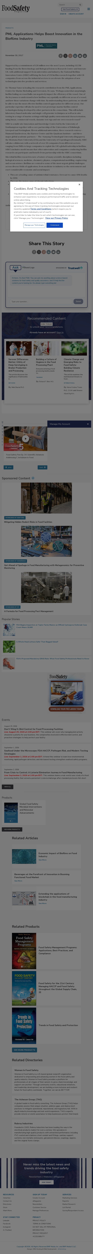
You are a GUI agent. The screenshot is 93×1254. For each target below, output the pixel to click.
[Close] (79, 184)
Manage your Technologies (34, 225)
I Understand (54, 225)
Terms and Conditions (40, 209)
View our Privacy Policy (56, 218)
